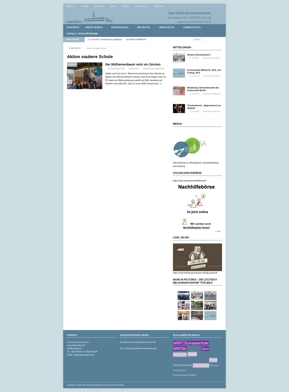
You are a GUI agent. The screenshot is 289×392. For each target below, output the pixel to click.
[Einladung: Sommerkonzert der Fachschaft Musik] (179, 90)
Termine (84, 6)
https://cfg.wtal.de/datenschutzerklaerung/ (138, 348)
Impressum (158, 6)
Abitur (199, 375)
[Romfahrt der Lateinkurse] (210, 295)
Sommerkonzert (179, 355)
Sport (205, 348)
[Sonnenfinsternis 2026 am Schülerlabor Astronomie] (184, 295)
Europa (194, 348)
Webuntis (70, 6)
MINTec (180, 348)
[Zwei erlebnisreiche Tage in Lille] (197, 305)
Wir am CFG (143, 27)
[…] (160, 83)
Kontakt (125, 6)
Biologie (214, 365)
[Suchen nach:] (207, 39)
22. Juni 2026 (194, 76)
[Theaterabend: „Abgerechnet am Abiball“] (179, 108)
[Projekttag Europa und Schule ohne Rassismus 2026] (197, 315)
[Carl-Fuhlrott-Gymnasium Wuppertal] (138, 22)
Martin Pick (134, 68)
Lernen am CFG (192, 27)
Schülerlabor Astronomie (190, 359)
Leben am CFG (167, 27)
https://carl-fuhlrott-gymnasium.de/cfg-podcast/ (195, 273)
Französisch (179, 370)
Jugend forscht (201, 365)
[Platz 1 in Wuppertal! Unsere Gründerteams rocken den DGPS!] (184, 315)
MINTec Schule (94, 27)
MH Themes (119, 385)
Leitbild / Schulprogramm (82, 33)
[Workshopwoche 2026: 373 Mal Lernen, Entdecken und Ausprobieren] (184, 305)
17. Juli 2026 (194, 58)
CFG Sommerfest (194, 371)
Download (99, 6)
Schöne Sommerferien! (199, 55)
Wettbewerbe (182, 365)
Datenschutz (141, 6)
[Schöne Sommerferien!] (179, 57)
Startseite (72, 27)
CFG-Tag (213, 360)
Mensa (113, 6)
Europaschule (120, 27)
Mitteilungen (182, 47)
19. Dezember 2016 (116, 68)
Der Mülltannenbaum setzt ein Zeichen (132, 64)
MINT (178, 343)
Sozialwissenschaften (184, 375)
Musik (192, 354)
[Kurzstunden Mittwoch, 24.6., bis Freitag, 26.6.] (179, 73)
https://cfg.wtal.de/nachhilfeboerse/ (189, 180)
